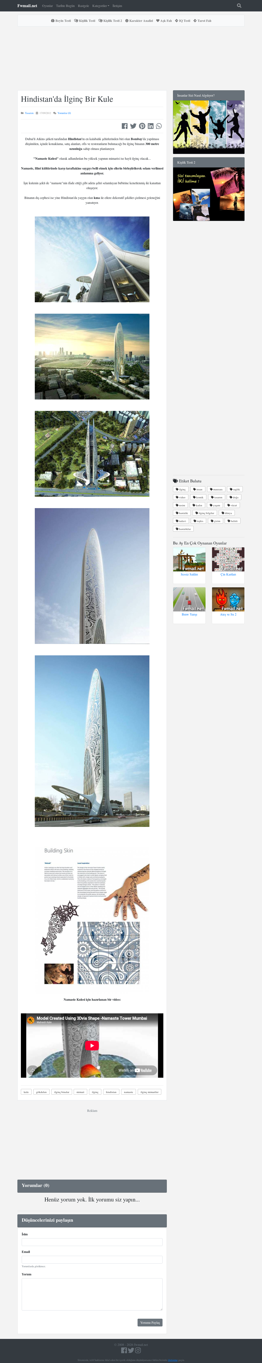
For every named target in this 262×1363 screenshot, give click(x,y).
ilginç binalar (61, 1092)
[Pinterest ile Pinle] (142, 127)
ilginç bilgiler (206, 513)
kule (26, 1092)
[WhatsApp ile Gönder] (159, 127)
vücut (233, 505)
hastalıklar (184, 529)
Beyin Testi (63, 20)
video (181, 497)
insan (199, 489)
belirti (234, 521)
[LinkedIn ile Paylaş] (151, 127)
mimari (80, 1092)
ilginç (95, 1092)
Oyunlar (47, 5)
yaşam (216, 505)
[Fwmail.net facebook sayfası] (124, 1351)
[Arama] (239, 5)
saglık (236, 489)
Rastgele (83, 5)
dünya (228, 513)
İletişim (117, 5)
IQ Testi (184, 20)
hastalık (183, 513)
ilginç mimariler (149, 1092)
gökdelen (41, 1092)
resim (181, 505)
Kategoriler (99, 5)
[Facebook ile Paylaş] (125, 127)
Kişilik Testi (86, 20)
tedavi (182, 521)
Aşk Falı (165, 20)
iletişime (173, 1360)
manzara (217, 489)
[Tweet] (133, 127)
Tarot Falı (204, 20)
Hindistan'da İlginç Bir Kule (67, 98)
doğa (235, 497)
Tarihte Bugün (65, 5)
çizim (216, 521)
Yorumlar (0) (64, 113)
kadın (198, 505)
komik (199, 497)
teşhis (199, 521)
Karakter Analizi (141, 20)
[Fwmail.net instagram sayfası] (138, 1351)
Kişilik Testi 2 (112, 20)
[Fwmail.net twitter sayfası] (131, 1351)
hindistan (111, 1092)
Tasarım (29, 113)
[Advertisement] (92, 58)
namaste (128, 1092)
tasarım (218, 497)
